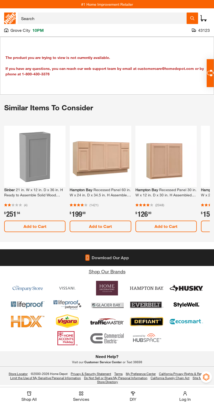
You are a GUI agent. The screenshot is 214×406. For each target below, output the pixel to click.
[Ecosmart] (186, 321)
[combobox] (102, 18)
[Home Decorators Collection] (107, 288)
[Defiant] (146, 321)
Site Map (199, 378)
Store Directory (107, 382)
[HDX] (27, 321)
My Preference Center (141, 374)
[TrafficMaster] (107, 321)
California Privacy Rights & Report (182, 374)
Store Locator (18, 374)
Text (134, 362)
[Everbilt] (146, 305)
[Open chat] (210, 73)
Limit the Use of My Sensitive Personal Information (45, 378)
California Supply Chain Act (170, 378)
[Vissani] (67, 288)
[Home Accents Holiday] (67, 338)
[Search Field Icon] (192, 18)
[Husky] (186, 288)
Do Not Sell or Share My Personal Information (115, 378)
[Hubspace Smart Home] (146, 338)
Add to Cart (34, 226)
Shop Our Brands (107, 271)
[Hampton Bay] (146, 288)
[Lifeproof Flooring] (27, 305)
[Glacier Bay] (107, 305)
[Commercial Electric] (107, 338)
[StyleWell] (186, 305)
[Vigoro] (67, 321)
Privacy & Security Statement (91, 374)
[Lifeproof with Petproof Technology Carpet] (67, 305)
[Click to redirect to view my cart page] (203, 18)
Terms (118, 374)
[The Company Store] (27, 288)
